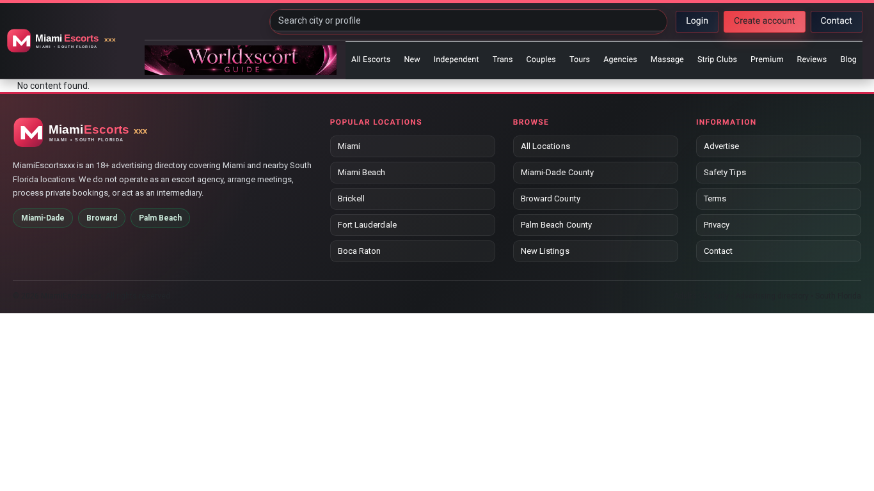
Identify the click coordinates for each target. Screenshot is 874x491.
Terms (715, 198)
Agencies (620, 60)
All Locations (545, 146)
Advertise (722, 146)
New (412, 60)
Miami (349, 146)
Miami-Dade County (557, 172)
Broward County (550, 198)
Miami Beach (362, 172)
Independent (456, 60)
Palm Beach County (556, 225)
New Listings (545, 251)
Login (697, 21)
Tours (579, 60)
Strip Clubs (717, 60)
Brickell (351, 198)
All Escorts (370, 60)
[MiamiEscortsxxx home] (73, 41)
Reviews (812, 60)
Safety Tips (725, 172)
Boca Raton (359, 251)
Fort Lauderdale (367, 225)
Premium (767, 60)
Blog (848, 60)
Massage (667, 60)
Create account (764, 21)
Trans (503, 60)
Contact (836, 21)
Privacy (716, 225)
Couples (541, 60)
